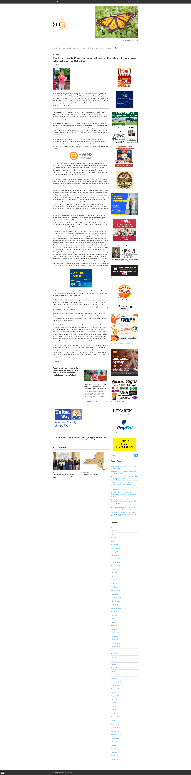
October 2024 (115, 604)
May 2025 (114, 580)
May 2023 (114, 664)
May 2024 (114, 622)
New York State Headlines (90, 474)
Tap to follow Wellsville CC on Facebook (123, 343)
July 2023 (114, 657)
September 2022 (116, 692)
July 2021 (114, 741)
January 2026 (115, 552)
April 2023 (114, 668)
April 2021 (114, 752)
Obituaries (123, 1)
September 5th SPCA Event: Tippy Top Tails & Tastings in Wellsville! (124, 478)
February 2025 (115, 590)
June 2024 (114, 618)
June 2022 (114, 703)
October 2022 (115, 689)
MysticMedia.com (66, 773)
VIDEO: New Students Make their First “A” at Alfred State (124, 467)
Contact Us (129, 1)
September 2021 (116, 734)
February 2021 (115, 759)
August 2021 (115, 738)
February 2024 (115, 633)
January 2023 (115, 678)
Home (118, 1)
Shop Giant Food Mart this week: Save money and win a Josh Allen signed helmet (124, 508)
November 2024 (116, 601)
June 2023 (114, 661)
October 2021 (115, 731)
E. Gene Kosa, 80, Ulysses (119, 489)
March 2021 (114, 755)
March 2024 (114, 629)
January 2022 (115, 720)
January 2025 (115, 594)
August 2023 (115, 654)
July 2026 (114, 531)
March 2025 (114, 587)
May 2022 (114, 706)
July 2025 (114, 573)
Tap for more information (119, 278)
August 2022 (115, 696)
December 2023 (116, 640)
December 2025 (116, 555)
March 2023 (114, 671)
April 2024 (114, 626)
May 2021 (114, 748)
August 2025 (115, 569)
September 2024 (116, 608)
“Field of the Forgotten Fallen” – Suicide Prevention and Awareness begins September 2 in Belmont (123, 484)
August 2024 (115, 611)
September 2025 (116, 566)
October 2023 (115, 647)
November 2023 (116, 643)
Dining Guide (135, 1)
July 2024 (114, 615)
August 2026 (115, 527)
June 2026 (114, 534)
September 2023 (116, 650)
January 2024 (115, 636)
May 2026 (114, 538)
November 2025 (116, 559)
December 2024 (116, 597)
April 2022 (114, 710)
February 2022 (115, 717)
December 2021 (116, 724)
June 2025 (114, 576)
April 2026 (114, 541)
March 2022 (114, 713)
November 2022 (116, 685)
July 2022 (114, 699)
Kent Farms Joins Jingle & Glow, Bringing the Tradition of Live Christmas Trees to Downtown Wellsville (123, 514)
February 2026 (115, 548)
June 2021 (114, 745)
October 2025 (115, 562)
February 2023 (115, 675)
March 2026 (114, 545)
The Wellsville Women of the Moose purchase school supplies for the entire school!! (123, 494)
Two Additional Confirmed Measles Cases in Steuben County (124, 472)
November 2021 (116, 727)
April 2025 (114, 583)
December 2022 (116, 682)
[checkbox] (2, 772)
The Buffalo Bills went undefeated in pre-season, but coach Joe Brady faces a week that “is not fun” (124, 501)
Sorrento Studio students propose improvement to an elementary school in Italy (65, 475)
